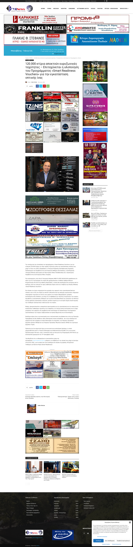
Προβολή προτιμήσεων (123, 540)
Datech (37, 545)
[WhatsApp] (47, 86)
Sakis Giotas (34, 82)
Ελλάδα (31, 58)
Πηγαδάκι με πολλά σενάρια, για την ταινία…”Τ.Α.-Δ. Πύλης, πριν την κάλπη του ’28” (99, 224)
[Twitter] (40, 86)
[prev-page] (26, 484)
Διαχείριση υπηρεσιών (102, 536)
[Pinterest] (44, 86)
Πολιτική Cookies (106, 544)
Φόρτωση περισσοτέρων (94, 230)
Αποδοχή (98, 540)
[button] (130, 522)
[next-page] (29, 484)
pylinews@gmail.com (37, 537)
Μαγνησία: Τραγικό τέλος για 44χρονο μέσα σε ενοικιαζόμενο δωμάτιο (69, 476)
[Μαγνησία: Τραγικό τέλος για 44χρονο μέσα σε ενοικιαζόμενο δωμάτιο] (70, 467)
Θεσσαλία (31, 60)
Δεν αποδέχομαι (109, 540)
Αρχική (26, 58)
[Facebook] (104, 1)
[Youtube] (107, 1)
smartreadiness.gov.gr (39, 340)
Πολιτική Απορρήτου (116, 544)
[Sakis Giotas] (26, 82)
